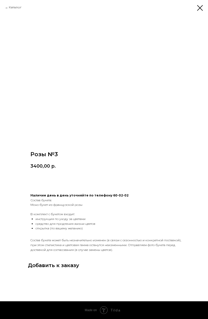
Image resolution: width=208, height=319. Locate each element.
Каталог (15, 7)
